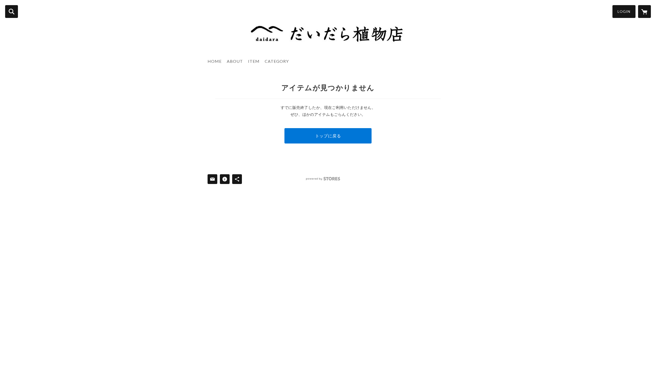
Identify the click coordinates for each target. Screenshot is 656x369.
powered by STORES (323, 179)
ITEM (254, 61)
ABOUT (235, 61)
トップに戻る (328, 135)
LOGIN (624, 11)
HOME (215, 61)
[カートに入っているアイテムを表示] (644, 11)
